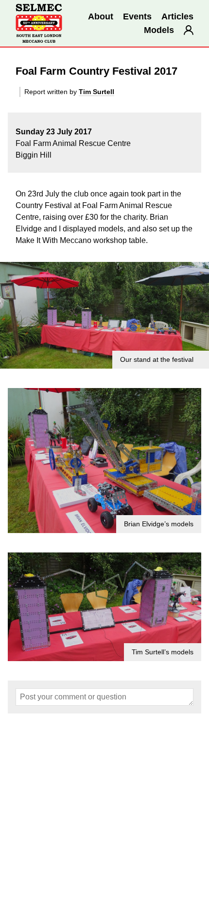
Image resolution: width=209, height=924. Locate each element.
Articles (177, 16)
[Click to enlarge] (104, 315)
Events (137, 16)
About (100, 16)
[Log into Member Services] (188, 30)
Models (159, 30)
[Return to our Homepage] (39, 23)
